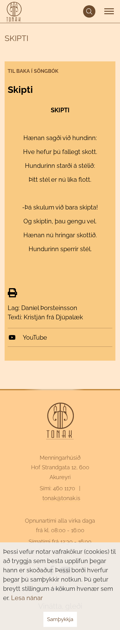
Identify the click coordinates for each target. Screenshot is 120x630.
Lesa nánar (27, 598)
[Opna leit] (89, 11)
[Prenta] (12, 293)
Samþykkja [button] (60, 619)
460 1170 (64, 488)
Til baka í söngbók (33, 71)
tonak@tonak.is (61, 498)
